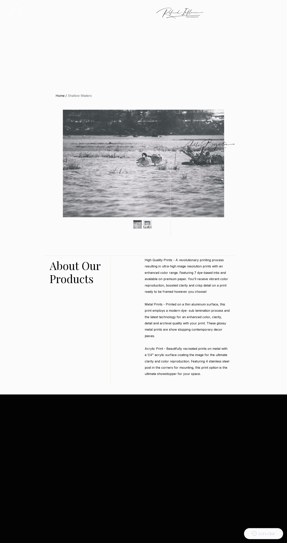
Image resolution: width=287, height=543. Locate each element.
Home (60, 96)
